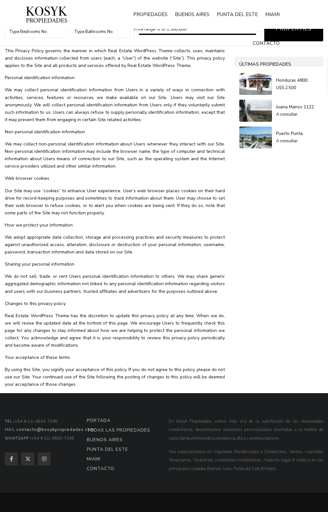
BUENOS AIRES (192, 14)
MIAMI (272, 14)
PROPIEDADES (150, 14)
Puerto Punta (289, 133)
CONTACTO (266, 43)
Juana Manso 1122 (295, 107)
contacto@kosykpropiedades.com (55, 429)
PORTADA (99, 420)
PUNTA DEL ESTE (237, 14)
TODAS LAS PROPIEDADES (118, 430)
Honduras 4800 (292, 80)
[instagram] (44, 459)
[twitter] (27, 459)
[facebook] (11, 459)
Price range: (145, 29)
